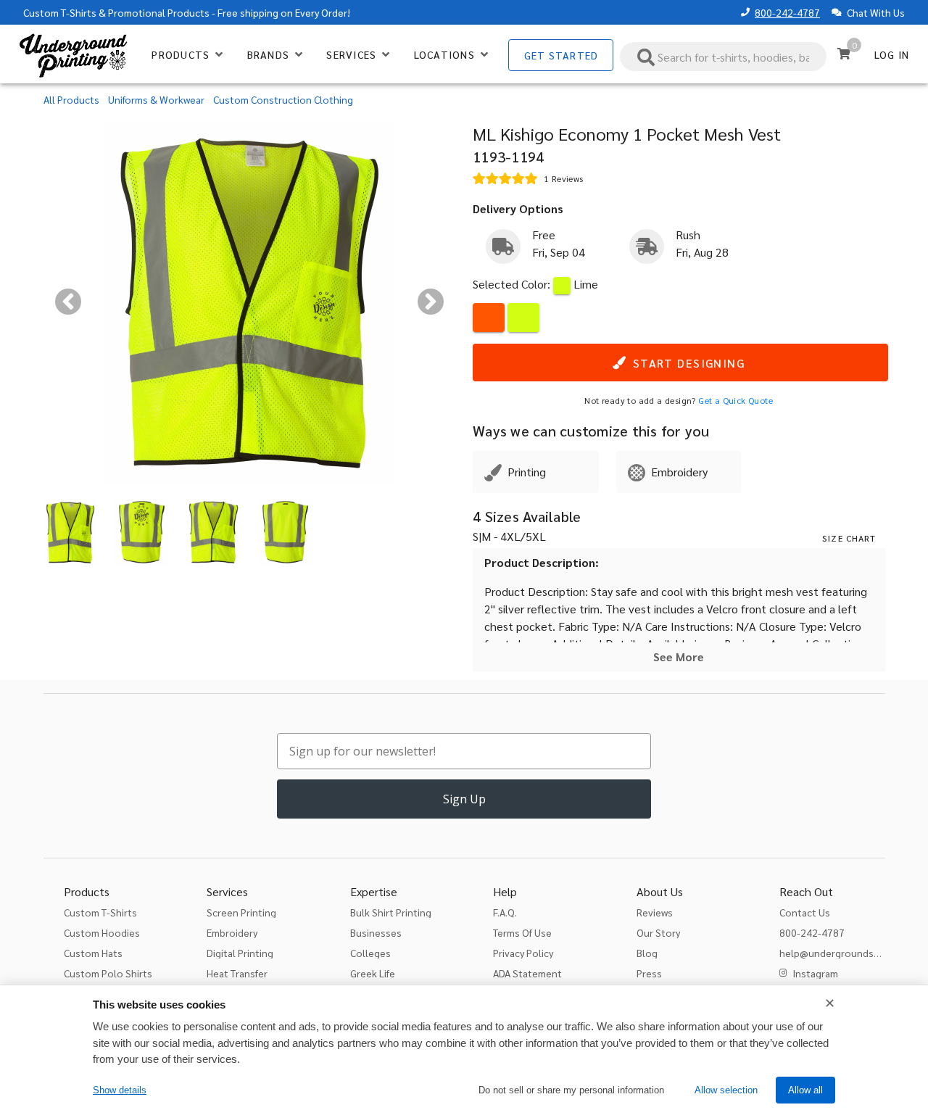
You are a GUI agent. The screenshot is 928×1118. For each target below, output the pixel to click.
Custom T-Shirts (59, 12)
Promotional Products (159, 12)
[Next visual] (431, 302)
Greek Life (372, 973)
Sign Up (464, 799)
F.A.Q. (505, 912)
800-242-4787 (787, 12)
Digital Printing (240, 952)
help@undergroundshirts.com (847, 952)
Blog (647, 952)
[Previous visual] (68, 302)
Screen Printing (241, 912)
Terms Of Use (522, 932)
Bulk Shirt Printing (390, 912)
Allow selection (726, 1090)
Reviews (655, 912)
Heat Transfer (237, 973)
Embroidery (232, 932)
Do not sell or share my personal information (571, 1090)
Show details (119, 1090)
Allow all (805, 1090)
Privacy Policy (523, 952)
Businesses (376, 932)
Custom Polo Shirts (108, 973)
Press (649, 973)
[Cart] (843, 53)
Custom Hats (93, 952)
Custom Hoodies (102, 932)
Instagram (815, 973)
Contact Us (804, 912)
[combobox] (723, 56)
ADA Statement (527, 973)
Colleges (370, 952)
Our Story (658, 932)
